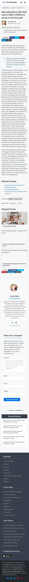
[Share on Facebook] (11, 37)
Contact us (7, 481)
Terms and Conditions (9, 515)
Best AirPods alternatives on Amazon (13, 525)
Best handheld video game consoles (13, 537)
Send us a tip (7, 472)
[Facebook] (8, 578)
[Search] (21, 2)
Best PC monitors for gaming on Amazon (14, 528)
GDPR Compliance (8, 509)
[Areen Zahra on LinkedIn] (16, 323)
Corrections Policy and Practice (12, 497)
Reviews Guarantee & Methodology (13, 491)
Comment (6, 357)
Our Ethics (6, 503)
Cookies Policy (7, 500)
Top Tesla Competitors (12, 189)
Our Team (6, 467)
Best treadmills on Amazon (11, 545)
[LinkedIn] (14, 578)
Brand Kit (6, 478)
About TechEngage (9, 461)
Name (6, 376)
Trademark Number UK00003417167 (11, 571)
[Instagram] (18, 578)
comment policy (18, 341)
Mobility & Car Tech (15, 199)
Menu (25, 2)
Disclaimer (6, 506)
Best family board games (10, 531)
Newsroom (6, 464)
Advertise (6, 470)
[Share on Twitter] (16, 37)
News (19, 203)
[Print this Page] (9, 40)
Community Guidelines (9, 494)
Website (6, 391)
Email (6, 383)
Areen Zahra (14, 296)
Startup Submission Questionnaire (12, 475)
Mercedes (17, 162)
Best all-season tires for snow (11, 539)
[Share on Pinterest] (22, 37)
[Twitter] (11, 578)
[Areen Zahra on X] (12, 323)
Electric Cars (13, 203)
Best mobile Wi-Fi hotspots (11, 542)
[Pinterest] (21, 578)
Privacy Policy (7, 512)
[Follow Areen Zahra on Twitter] (15, 21)
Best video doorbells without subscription (14, 534)
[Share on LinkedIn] (4, 40)
